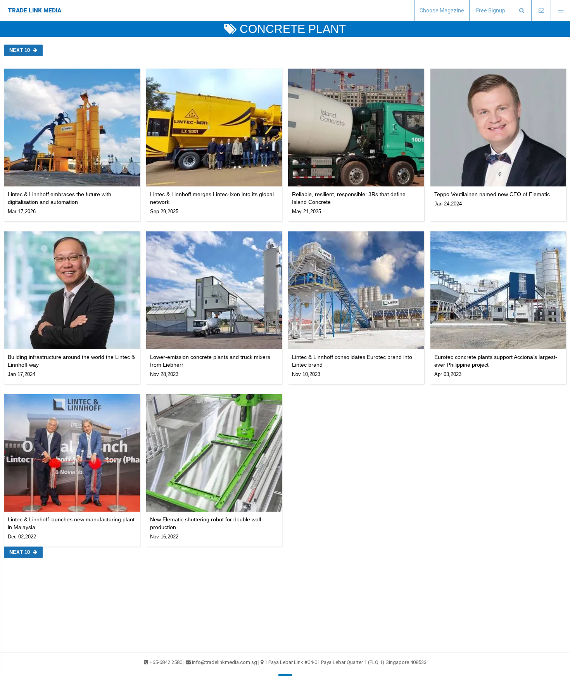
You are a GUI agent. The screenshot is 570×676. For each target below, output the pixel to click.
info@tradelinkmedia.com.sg (224, 662)
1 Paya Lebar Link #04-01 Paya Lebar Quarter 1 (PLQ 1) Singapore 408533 (345, 662)
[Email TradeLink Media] (541, 10)
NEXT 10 (19, 50)
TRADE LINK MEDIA (34, 10)
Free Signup (490, 10)
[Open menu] (560, 10)
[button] (521, 10)
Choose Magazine (442, 10)
